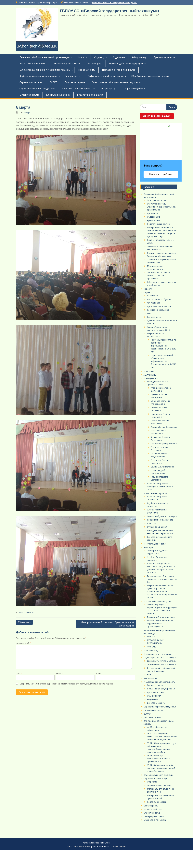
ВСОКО (53, 82)
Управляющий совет (136, 88)
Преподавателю (163, 57)
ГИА (149, 313)
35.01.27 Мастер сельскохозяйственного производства (158, 758)
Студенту (99, 57)
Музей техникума (29, 94)
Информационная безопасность (105, 76)
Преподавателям (155, 692)
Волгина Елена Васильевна (164, 427)
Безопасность (72, 76)
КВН (149, 674)
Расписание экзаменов (158, 309)
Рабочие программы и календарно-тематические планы (160, 486)
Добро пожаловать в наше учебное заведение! (114, 2)
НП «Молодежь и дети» (67, 63)
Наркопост (152, 523)
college (27, 112)
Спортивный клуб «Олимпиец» (161, 664)
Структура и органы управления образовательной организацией (161, 206)
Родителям (118, 57)
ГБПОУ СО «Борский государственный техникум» (110, 10)
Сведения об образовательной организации (45, 57)
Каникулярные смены (58, 94)
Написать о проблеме (160, 174)
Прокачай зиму (86, 69)
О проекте (152, 781)
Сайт (98, 673)
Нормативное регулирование (161, 688)
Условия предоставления (159, 785)
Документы (152, 213)
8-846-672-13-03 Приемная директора (38, 2)
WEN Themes (119, 846)
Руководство (153, 220)
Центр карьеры (108, 88)
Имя (19, 673)
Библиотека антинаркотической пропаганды (44, 69)
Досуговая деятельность (159, 306)
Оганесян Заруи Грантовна (164, 443)
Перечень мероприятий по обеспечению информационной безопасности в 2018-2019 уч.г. (163, 345)
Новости (82, 57)
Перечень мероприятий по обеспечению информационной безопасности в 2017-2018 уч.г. (163, 361)
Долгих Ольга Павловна (162, 466)
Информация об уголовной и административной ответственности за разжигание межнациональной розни (162, 591)
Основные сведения (156, 200)
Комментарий (23, 643)
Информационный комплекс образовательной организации (107, 624)
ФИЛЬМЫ (151, 646)
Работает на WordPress (78, 846)
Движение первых (75, 82)
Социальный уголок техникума (162, 516)
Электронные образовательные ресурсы (115, 82)
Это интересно (26, 612)
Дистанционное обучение (159, 299)
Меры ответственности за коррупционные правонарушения (160, 623)
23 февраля (24, 622)
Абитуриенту (139, 57)
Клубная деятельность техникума (38, 76)
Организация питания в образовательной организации (158, 275)
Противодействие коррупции (126, 63)
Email (59, 673)
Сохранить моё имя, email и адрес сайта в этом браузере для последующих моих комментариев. (66, 683)
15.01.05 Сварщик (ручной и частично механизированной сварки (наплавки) (161, 768)
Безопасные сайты (156, 703)
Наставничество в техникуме (118, 69)
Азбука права (153, 302)
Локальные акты (155, 685)
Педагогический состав (158, 224)
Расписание (152, 295)
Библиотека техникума (90, 94)
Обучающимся (154, 695)
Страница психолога (30, 82)
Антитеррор (94, 63)
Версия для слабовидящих (157, 116)
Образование (153, 216)
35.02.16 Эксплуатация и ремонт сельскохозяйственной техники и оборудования (162, 736)
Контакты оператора (157, 802)
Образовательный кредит (77, 88)
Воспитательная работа (32, 63)
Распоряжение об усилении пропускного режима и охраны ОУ (162, 579)
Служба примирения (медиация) (37, 88)
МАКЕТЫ (151, 636)
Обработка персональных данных (150, 76)
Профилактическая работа (160, 519)
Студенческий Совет (157, 526)
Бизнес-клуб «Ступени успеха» (161, 661)
